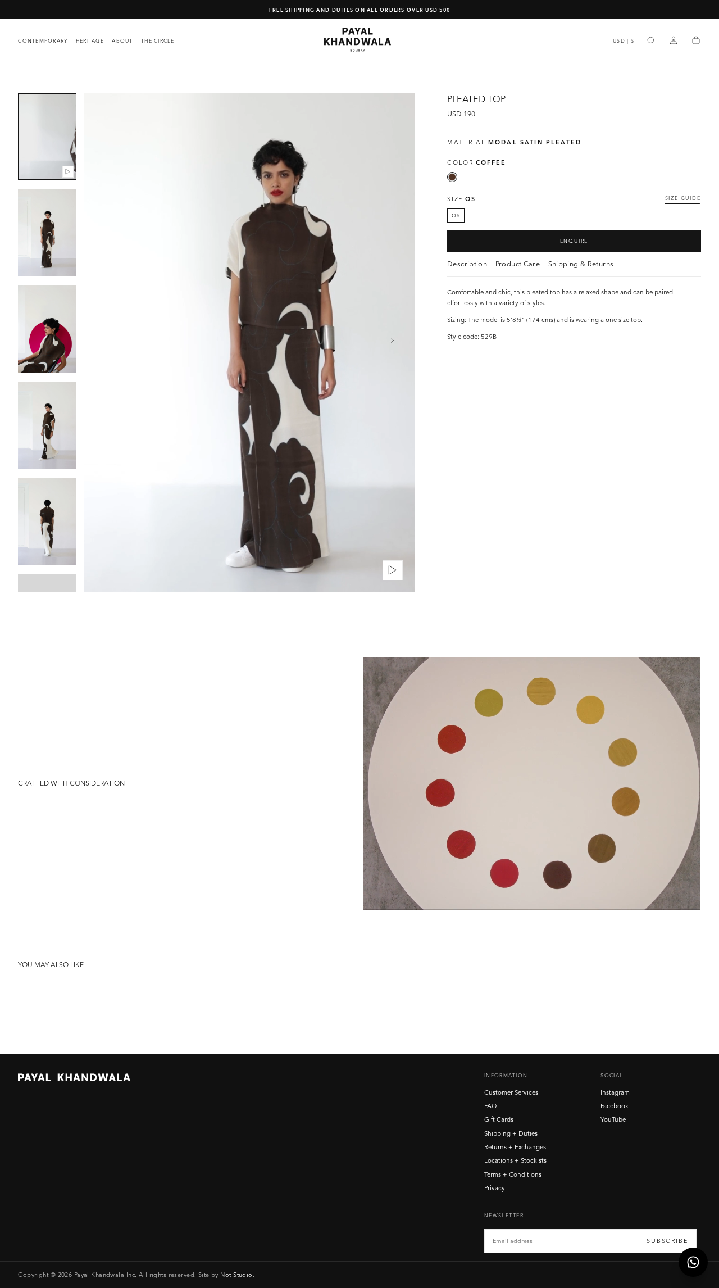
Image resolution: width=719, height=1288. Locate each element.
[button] (623, 40)
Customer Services (511, 1092)
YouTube (613, 1119)
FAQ (490, 1106)
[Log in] (673, 41)
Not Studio (236, 1274)
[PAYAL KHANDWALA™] (74, 1077)
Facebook (614, 1106)
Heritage (90, 41)
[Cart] (696, 41)
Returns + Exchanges (515, 1147)
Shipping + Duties (511, 1133)
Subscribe (667, 1241)
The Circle (158, 41)
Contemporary (42, 41)
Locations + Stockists (515, 1160)
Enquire (574, 241)
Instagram (615, 1092)
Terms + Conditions (512, 1174)
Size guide (683, 198)
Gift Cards (498, 1119)
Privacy (494, 1188)
